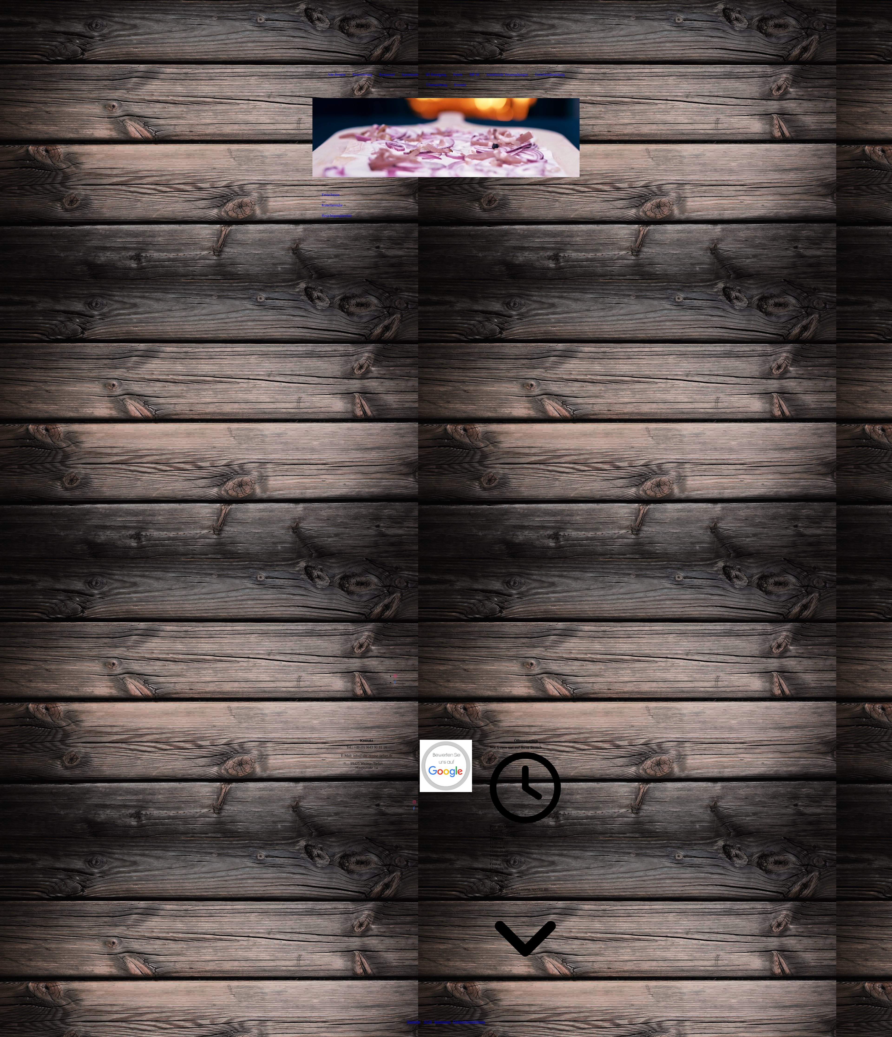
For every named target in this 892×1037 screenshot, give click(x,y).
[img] (446, 23)
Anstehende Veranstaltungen (507, 74)
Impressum (442, 1022)
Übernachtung (436, 85)
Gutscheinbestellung (550, 74)
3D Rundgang (435, 74)
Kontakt (460, 85)
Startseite (413, 1022)
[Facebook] (395, 682)
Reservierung (362, 74)
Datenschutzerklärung (469, 1022)
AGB (428, 1022)
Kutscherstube (332, 205)
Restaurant (387, 74)
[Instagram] (395, 676)
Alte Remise (337, 74)
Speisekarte (410, 74)
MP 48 (474, 74)
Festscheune (331, 195)
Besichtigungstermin (337, 216)
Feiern (457, 74)
